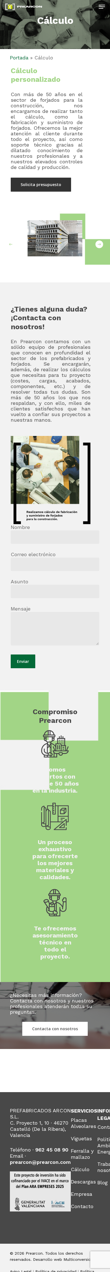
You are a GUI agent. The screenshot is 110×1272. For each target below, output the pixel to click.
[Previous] (11, 244)
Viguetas (81, 1138)
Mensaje (20, 609)
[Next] (99, 244)
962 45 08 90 (51, 1150)
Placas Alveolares (83, 1123)
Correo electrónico (33, 554)
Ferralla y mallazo (82, 1154)
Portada (19, 58)
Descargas (83, 1182)
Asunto (19, 581)
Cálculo (80, 1169)
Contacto (82, 1206)
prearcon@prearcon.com (40, 1162)
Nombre (20, 527)
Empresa (81, 1194)
